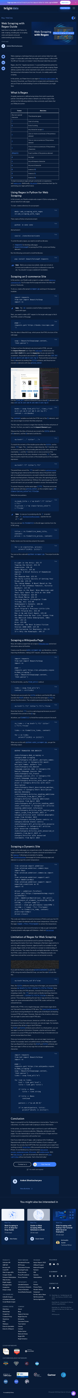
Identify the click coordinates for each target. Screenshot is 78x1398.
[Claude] (61, 1276)
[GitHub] (58, 1264)
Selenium (16, 855)
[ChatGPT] (50, 1276)
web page (38, 351)
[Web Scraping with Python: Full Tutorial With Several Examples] (64, 1214)
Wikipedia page (44, 644)
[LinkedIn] (50, 1264)
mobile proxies (44, 1152)
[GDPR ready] (16, 1381)
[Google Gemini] (58, 1276)
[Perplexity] (54, 1276)
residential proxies (22, 1152)
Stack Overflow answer (49, 1009)
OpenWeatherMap (19, 857)
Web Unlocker (17, 1155)
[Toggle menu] (74, 8)
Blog (3, 18)
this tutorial (50, 930)
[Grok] (65, 1276)
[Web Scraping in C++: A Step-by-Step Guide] (13, 1214)
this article (33, 183)
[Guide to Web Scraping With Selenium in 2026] (38, 1214)
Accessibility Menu (8, 1392)
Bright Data (26, 1147)
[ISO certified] (6, 1381)
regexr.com (17, 183)
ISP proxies (32, 1152)
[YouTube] (54, 1264)
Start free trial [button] (65, 8)
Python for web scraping (48, 79)
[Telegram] (58, 1288)
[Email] (54, 1288)
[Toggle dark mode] (73, 18)
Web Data (9, 18)
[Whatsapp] (50, 1288)
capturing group (51, 470)
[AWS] (6, 1351)
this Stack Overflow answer (31, 517)
